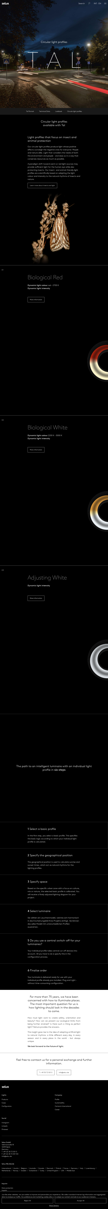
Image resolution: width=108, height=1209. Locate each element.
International (6, 1168)
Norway (15, 1171)
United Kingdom (53, 1171)
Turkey (42, 1171)
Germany (74, 1168)
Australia (32, 1168)
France (65, 1168)
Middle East (71, 1171)
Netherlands (6, 1171)
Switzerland (33, 1171)
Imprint (4, 1190)
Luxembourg (90, 1168)
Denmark (50, 1168)
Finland (58, 1168)
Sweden (23, 1171)
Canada (41, 1168)
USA (62, 1171)
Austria (16, 1168)
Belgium (24, 1168)
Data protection (7, 1188)
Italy (81, 1168)
